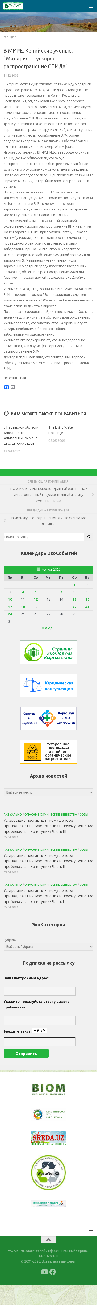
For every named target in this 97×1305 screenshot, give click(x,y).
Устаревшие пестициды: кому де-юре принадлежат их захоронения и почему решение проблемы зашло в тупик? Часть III (48, 826)
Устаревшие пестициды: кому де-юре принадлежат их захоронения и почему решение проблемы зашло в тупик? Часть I (48, 896)
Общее (10, 37)
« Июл (47, 628)
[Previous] (41, 1115)
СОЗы (84, 814)
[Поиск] (88, 537)
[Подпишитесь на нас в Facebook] (52, 1272)
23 (87, 607)
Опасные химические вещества (50, 814)
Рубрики (10, 940)
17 (10, 607)
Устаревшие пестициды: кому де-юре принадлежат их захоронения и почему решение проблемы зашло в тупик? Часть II (48, 861)
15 (74, 599)
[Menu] (91, 6)
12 (36, 599)
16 (87, 599)
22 (74, 607)
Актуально (13, 814)
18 (23, 607)
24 (10, 614)
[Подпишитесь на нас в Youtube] (44, 1272)
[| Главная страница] (16, 6)
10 (10, 599)
